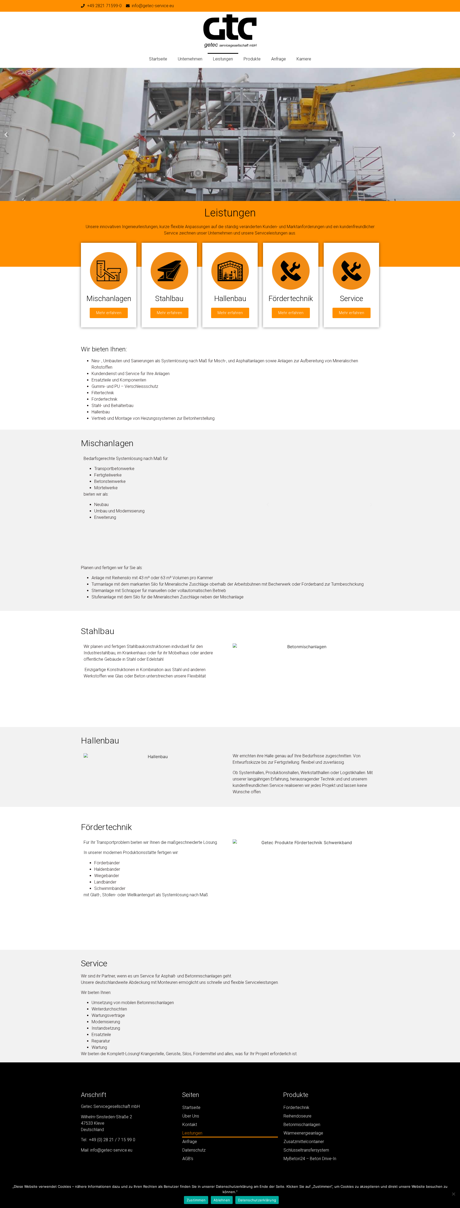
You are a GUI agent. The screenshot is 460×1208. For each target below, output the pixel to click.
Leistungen (223, 58)
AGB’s (187, 1158)
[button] (6, 134)
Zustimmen (196, 1200)
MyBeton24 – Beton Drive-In (310, 1158)
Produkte (252, 58)
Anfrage (278, 58)
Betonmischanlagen (302, 1124)
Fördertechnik (296, 1107)
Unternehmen (190, 58)
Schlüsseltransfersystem (306, 1150)
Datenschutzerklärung (257, 1200)
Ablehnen (221, 1200)
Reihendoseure (297, 1116)
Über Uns (190, 1116)
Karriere (304, 58)
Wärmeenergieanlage (303, 1133)
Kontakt (189, 1124)
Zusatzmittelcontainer (304, 1141)
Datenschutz (194, 1150)
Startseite (158, 58)
